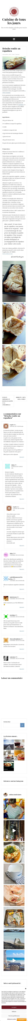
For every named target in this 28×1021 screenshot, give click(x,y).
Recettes (17, 54)
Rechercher (7, 722)
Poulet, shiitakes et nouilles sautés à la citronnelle (7, 401)
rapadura (21, 104)
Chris (13, 54)
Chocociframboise (15, 639)
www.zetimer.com (7, 254)
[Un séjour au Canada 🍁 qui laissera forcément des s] (14, 830)
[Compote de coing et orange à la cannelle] (19, 755)
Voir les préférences (14, 1016)
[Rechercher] (22, 725)
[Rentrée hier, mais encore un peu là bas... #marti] (14, 960)
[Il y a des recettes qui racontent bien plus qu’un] (14, 852)
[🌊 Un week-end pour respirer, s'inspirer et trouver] (14, 938)
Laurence (12, 657)
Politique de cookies (11, 1019)
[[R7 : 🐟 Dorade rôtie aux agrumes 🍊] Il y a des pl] (14, 917)
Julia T (12, 553)
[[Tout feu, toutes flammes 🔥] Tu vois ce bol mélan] (14, 873)
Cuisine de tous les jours (14, 21)
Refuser (14, 1011)
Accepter (14, 1007)
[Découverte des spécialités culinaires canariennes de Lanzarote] (9, 745)
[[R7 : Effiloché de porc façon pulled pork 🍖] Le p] (14, 895)
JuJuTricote (13, 597)
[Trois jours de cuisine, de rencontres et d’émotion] (14, 809)
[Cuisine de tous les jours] (14, 12)
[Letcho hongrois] (9, 766)
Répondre (22, 457)
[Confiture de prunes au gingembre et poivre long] (9, 755)
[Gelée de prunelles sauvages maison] (19, 745)
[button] (25, 988)
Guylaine (12, 615)
